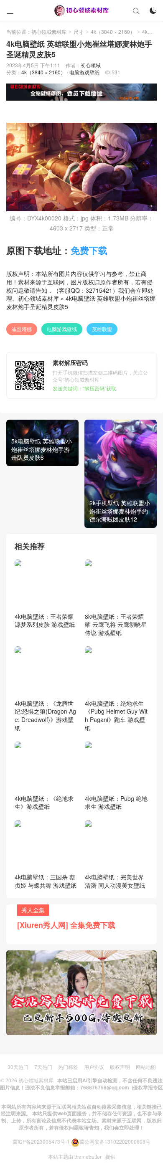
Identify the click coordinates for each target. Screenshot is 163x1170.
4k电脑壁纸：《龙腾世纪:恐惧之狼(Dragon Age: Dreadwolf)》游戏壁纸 (45, 715)
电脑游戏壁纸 (84, 72)
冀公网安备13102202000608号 (114, 1141)
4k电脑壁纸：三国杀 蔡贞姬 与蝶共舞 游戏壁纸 (45, 881)
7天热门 (43, 1066)
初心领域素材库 (48, 31)
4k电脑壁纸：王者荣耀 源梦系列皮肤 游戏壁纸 (45, 620)
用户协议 (94, 1066)
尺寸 (79, 31)
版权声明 (120, 1066)
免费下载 (89, 250)
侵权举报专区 (148, 1087)
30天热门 (18, 1066)
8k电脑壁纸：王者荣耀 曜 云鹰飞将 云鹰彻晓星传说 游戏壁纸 (116, 624)
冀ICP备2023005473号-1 (41, 1141)
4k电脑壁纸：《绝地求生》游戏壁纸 (44, 802)
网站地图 (146, 1066)
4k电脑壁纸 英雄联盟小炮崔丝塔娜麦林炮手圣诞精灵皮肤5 (80, 302)
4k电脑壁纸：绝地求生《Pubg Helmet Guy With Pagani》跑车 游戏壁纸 (116, 715)
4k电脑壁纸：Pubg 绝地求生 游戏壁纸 (116, 802)
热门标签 (68, 1066)
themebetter (88, 1156)
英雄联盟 (102, 328)
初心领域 (91, 64)
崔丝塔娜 (22, 328)
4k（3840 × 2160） (113, 31)
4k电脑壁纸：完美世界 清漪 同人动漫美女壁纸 (115, 881)
